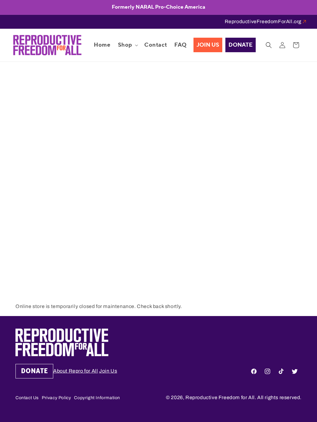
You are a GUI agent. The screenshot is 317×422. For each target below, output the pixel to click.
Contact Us (27, 397)
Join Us (108, 370)
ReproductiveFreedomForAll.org (263, 21)
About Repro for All (75, 370)
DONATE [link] (34, 371)
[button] (127, 45)
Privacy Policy (56, 397)
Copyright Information (97, 397)
